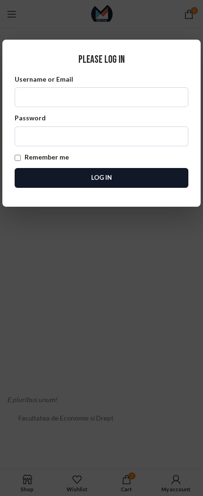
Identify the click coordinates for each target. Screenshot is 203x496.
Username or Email (44, 79)
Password (30, 118)
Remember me (46, 157)
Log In (101, 177)
